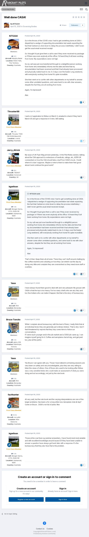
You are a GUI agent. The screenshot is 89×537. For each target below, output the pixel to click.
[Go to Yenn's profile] (14, 291)
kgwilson (13, 186)
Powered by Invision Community (44, 533)
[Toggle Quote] (28, 194)
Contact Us (40, 529)
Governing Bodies (30, 26)
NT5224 (16, 24)
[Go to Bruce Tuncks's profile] (14, 328)
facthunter (13, 394)
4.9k (14, 207)
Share (63, 25)
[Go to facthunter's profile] (14, 403)
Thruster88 (13, 111)
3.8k (14, 132)
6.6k (14, 303)
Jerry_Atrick (13, 150)
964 (14, 170)
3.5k (14, 340)
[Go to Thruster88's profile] (14, 119)
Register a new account (26, 499)
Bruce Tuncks (13, 319)
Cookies (50, 529)
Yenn (13, 283)
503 (14, 56)
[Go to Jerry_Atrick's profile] (14, 158)
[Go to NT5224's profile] (6, 25)
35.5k (14, 415)
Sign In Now (63, 499)
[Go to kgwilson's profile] (14, 195)
